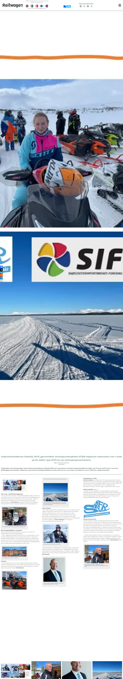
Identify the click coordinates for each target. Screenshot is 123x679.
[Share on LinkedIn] (1, 338)
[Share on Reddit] (1, 341)
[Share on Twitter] (1, 335)
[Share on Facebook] (1, 332)
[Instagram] (84, 6)
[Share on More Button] (1, 346)
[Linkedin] (88, 6)
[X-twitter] (91, 6)
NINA (58, 513)
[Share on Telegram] (1, 343)
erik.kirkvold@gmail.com (40, 8)
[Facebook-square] (80, 6)
